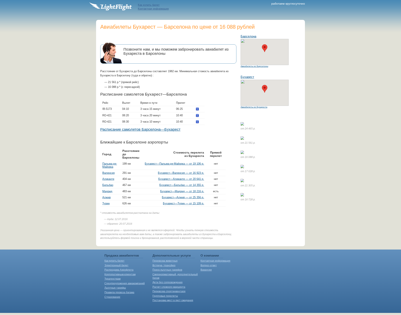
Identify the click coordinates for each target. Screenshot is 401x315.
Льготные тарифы (115, 287)
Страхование (112, 297)
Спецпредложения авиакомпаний (124, 283)
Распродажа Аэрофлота (118, 269)
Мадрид (107, 191)
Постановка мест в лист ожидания (172, 300)
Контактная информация (153, 8)
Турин (106, 203)
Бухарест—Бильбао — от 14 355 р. (181, 185)
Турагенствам (112, 278)
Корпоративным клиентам (120, 274)
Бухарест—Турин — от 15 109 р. (183, 203)
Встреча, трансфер (163, 265)
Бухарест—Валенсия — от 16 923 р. (181, 172)
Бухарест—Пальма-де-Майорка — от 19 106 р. (174, 163)
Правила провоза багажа (119, 292)
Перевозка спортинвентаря (168, 291)
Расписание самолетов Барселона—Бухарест (140, 129)
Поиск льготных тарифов (167, 269)
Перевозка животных (165, 260)
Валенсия (108, 172)
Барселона (248, 36)
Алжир (106, 197)
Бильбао (107, 185)
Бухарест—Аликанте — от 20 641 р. (181, 179)
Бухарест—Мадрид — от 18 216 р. (182, 191)
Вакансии (206, 269)
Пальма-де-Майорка (109, 165)
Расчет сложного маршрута (168, 287)
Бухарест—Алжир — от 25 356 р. (183, 197)
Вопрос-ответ (208, 265)
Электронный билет (116, 265)
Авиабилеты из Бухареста (254, 107)
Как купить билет (149, 4)
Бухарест (247, 77)
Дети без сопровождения (167, 282)
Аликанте (108, 179)
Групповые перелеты (165, 296)
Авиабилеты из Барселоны (254, 66)
